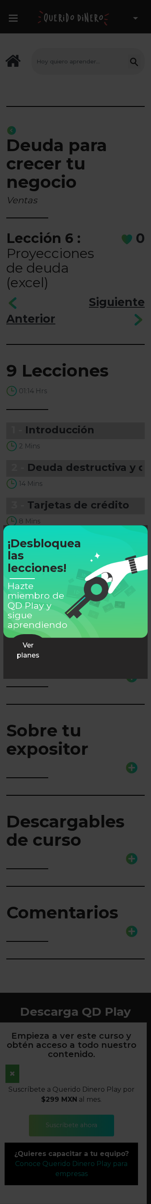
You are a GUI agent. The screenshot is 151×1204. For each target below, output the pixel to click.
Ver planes (28, 650)
